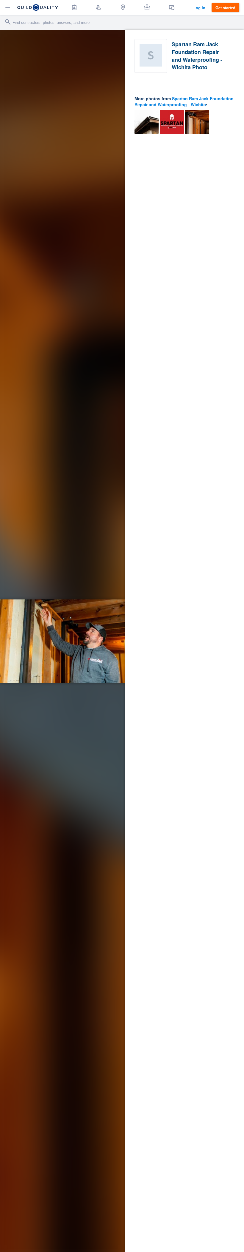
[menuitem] (74, 7)
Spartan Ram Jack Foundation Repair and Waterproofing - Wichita (184, 101)
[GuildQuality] (37, 7)
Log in (199, 7)
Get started (225, 7)
